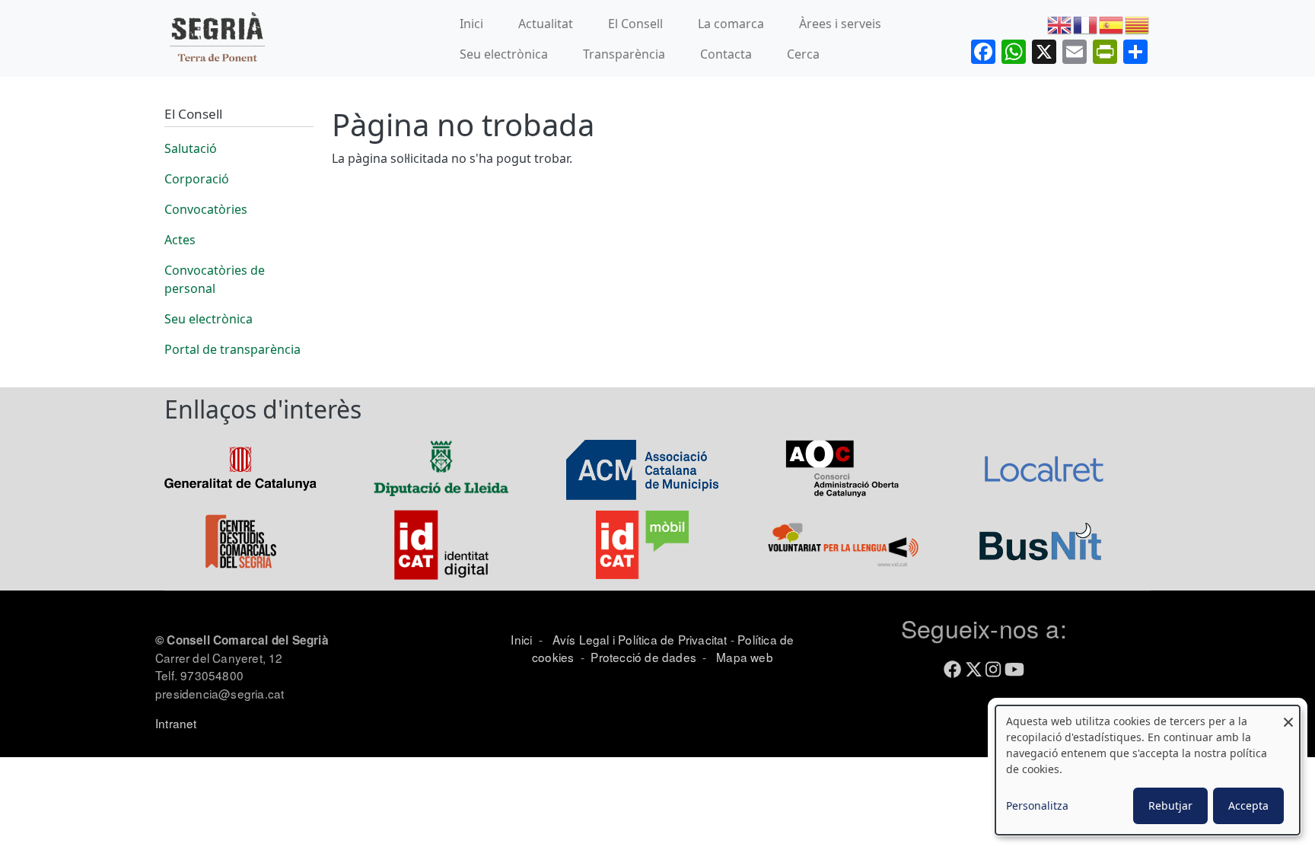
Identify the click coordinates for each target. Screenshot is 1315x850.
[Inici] (216, 38)
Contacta (726, 54)
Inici (471, 23)
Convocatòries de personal (214, 279)
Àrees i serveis (840, 23)
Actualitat (545, 23)
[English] (1060, 23)
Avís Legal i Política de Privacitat (640, 639)
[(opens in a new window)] (240, 467)
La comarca (731, 23)
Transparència (624, 54)
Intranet (176, 723)
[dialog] (1147, 770)
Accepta (1248, 805)
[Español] (1112, 23)
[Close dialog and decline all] (1288, 714)
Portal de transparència (232, 349)
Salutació (190, 148)
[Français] (1086, 23)
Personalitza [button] (1037, 805)
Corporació (196, 178)
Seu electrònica (504, 54)
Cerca (803, 54)
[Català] (1138, 23)
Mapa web (743, 656)
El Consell (635, 23)
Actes (180, 239)
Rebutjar (1170, 805)
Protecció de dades (643, 656)
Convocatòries (205, 209)
